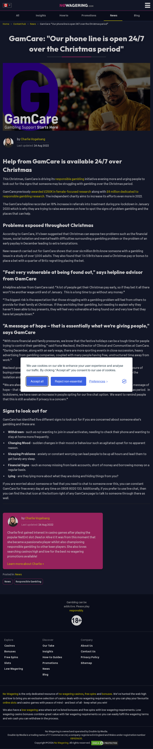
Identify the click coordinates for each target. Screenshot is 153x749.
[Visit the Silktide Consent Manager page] (124, 381)
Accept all (37, 381)
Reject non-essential (68, 381)
